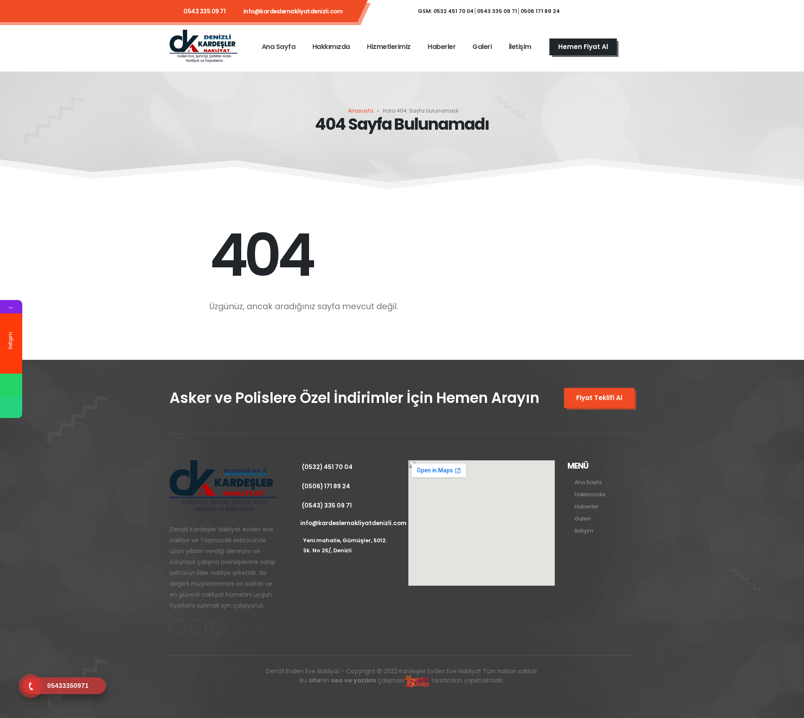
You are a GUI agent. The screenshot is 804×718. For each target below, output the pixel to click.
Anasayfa (361, 110)
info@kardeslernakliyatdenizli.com (293, 11)
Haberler (442, 46)
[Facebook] (579, 11)
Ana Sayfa (279, 46)
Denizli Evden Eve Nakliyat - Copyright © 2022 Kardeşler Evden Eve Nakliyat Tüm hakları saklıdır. (402, 676)
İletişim (520, 46)
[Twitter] (601, 11)
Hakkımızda (331, 46)
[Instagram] (624, 11)
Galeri (482, 46)
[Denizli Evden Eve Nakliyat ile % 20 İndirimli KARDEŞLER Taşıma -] (203, 47)
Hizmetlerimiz (389, 46)
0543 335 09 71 (204, 11)
